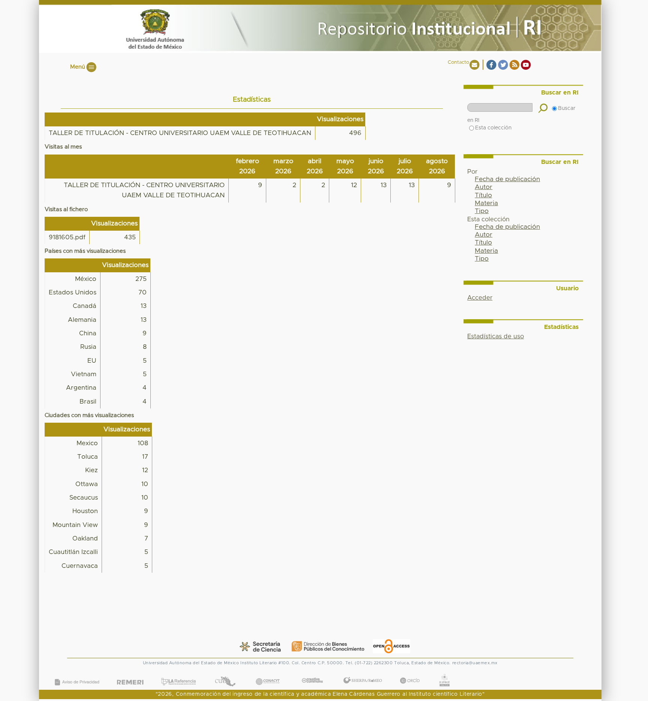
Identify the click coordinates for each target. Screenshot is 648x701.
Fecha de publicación (507, 179)
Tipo (482, 211)
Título (483, 195)
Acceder (479, 298)
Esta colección (493, 128)
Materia (486, 203)
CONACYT (267, 674)
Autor (483, 187)
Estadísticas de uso (495, 336)
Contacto (458, 62)
